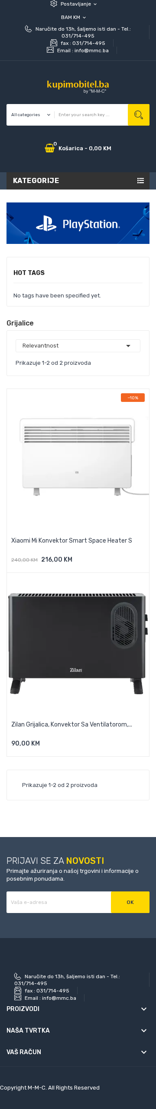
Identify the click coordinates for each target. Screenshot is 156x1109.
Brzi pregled (78, 563)
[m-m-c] (78, 222)
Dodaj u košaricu (40, 563)
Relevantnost (78, 346)
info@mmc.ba (92, 50)
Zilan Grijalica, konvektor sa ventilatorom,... (71, 724)
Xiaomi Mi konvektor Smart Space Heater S (71, 540)
